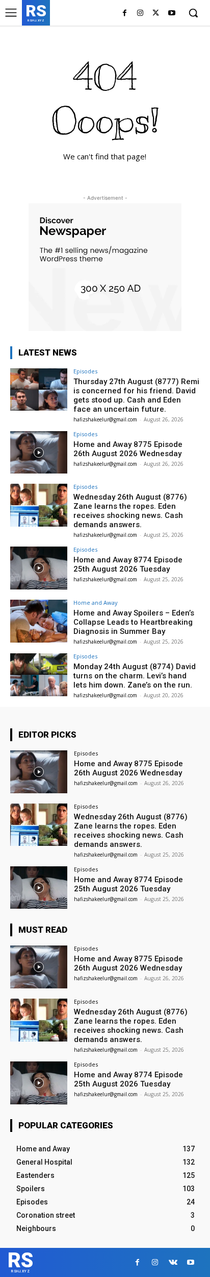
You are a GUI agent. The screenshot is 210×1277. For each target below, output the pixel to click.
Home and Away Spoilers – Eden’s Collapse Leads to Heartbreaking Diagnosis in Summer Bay (133, 622)
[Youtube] (171, 13)
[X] (156, 13)
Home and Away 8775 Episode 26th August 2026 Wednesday (127, 449)
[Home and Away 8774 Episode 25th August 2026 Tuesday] (38, 568)
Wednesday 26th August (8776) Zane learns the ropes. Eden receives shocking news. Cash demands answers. (130, 510)
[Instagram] (140, 13)
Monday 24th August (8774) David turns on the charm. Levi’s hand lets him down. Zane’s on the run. (134, 676)
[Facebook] (125, 13)
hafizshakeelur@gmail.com (105, 419)
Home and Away (95, 602)
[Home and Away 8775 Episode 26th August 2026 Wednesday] (38, 452)
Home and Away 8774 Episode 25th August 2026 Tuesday (127, 564)
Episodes (85, 371)
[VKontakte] (173, 1262)
